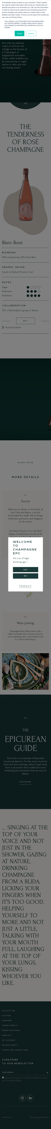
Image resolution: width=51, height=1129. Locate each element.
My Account (9, 1040)
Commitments (10, 1025)
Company (7, 1020)
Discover (25, 782)
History (6, 1015)
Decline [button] (31, 33)
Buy (25, 321)
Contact (7, 1035)
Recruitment (10, 1045)
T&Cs (18, 1080)
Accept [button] (19, 33)
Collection (8, 1011)
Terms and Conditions (15, 1050)
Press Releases (11, 1030)
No (25, 576)
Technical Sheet (12, 327)
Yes (25, 570)
